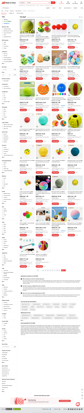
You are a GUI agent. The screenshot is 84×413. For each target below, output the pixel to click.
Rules (82, 8)
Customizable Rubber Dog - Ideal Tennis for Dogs (27, 130)
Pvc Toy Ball (72, 304)
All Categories (6, 8)
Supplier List (11, 13)
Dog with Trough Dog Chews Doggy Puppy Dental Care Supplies (74, 131)
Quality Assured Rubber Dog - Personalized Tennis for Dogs (26, 193)
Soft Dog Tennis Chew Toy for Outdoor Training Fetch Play (27, 98)
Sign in (81, 3)
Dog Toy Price (72, 315)
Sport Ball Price (25, 318)
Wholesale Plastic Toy (26, 315)
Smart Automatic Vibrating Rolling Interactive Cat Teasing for (59, 67)
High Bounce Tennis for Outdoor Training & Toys (41, 255)
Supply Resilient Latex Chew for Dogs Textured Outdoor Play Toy (75, 161)
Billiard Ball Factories (59, 318)
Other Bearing (5, 387)
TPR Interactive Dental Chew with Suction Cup (27, 255)
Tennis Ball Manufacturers (30, 5)
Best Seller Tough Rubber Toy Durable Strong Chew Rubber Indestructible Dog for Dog (59, 37)
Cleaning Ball (47, 5)
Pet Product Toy (46, 304)
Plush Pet (64, 306)
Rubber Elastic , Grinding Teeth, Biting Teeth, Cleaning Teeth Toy (27, 68)
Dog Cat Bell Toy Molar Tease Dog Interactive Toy (74, 67)
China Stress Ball (36, 304)
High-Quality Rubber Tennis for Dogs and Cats (27, 161)
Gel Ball (32, 306)
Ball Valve (4, 381)
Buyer (54, 8)
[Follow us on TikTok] (71, 409)
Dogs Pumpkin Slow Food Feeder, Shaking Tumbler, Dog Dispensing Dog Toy (43, 68)
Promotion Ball (56, 304)
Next (63, 270)
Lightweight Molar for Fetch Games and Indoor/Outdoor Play (59, 130)
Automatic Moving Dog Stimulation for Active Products (43, 98)
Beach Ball (64, 304)
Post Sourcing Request (65, 400)
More (22, 320)
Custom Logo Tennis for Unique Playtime (58, 161)
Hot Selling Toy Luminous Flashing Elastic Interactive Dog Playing (43, 193)
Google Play (17, 409)
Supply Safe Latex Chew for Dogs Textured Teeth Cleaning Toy (75, 223)
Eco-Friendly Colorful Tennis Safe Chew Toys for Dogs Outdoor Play (74, 99)
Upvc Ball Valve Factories (72, 318)
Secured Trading (20, 13)
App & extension (67, 8)
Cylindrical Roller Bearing (7, 385)
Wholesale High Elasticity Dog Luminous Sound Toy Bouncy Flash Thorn (59, 99)
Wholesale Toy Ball (50, 315)
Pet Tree (71, 306)
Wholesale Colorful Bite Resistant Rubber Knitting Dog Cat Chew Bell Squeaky (59, 224)
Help (60, 8)
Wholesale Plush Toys (61, 315)
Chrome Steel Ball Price (47, 318)
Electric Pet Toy (40, 306)
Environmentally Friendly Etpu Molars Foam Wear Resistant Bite (75, 192)
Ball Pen (3, 383)
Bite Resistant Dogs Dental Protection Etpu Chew (74, 36)
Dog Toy (37, 5)
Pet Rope (57, 306)
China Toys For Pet (25, 304)
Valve (3, 389)
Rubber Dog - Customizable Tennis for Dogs (27, 223)
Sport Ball (42, 5)
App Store (9, 409)
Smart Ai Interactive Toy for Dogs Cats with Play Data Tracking (43, 223)
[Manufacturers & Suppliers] (8, 2)
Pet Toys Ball (24, 309)
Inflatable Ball (24, 306)
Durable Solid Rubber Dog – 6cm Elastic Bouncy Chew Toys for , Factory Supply (43, 37)
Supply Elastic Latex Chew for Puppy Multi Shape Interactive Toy (43, 162)
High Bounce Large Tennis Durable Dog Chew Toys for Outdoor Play (27, 37)
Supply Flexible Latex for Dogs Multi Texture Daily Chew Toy (58, 192)
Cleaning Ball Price (35, 318)
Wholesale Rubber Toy (38, 315)
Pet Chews (32, 309)
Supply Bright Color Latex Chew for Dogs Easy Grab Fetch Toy (43, 130)
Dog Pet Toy (49, 306)
